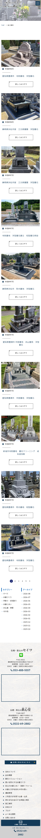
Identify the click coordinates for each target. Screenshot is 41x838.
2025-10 (26, 629)
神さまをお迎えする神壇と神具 (17, 800)
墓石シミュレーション (13, 779)
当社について (10, 771)
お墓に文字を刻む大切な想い (16, 789)
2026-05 (26, 604)
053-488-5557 (21, 670)
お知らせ (8, 807)
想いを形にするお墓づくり (15, 782)
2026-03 (26, 611)
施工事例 (8, 803)
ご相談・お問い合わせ (20, 825)
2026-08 (26, 594)
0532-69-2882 (21, 724)
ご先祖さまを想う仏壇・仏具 (16, 796)
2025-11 (26, 625)
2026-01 (26, 618)
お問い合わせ (10, 817)
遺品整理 (8, 793)
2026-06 (26, 601)
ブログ (7, 810)
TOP (3, 25)
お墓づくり (7, 597)
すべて (5, 594)
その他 (5, 611)
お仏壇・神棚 (8, 608)
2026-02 (26, 615)
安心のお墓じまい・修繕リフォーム (18, 786)
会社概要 (8, 775)
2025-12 (26, 622)
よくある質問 (10, 814)
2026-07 (26, 597)
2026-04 (26, 608)
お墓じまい (7, 604)
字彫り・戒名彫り (10, 601)
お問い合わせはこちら (21, 762)
